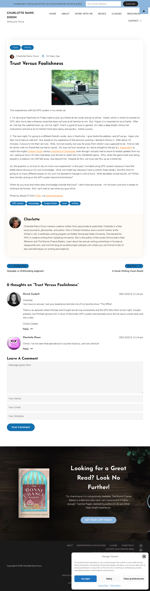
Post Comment (21, 427)
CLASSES (113, 545)
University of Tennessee (63, 151)
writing (75, 203)
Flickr (38, 195)
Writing (27, 47)
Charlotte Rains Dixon (20, 15)
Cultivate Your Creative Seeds (120, 549)
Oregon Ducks (35, 151)
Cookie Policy (103, 585)
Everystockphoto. (54, 195)
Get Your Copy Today (98, 519)
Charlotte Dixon (32, 337)
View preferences (133, 578)
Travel (15, 47)
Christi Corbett (31, 294)
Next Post (131, 266)
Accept (85, 578)
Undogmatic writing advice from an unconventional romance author (47, 3)
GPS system (18, 203)
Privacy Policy (115, 585)
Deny (109, 578)
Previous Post (20, 266)
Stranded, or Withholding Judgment (25, 271)
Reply (26, 329)
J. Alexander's (125, 147)
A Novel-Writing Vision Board (127, 271)
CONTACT (133, 20)
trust (64, 203)
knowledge (34, 203)
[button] (144, 556)
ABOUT (70, 545)
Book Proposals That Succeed (91, 545)
